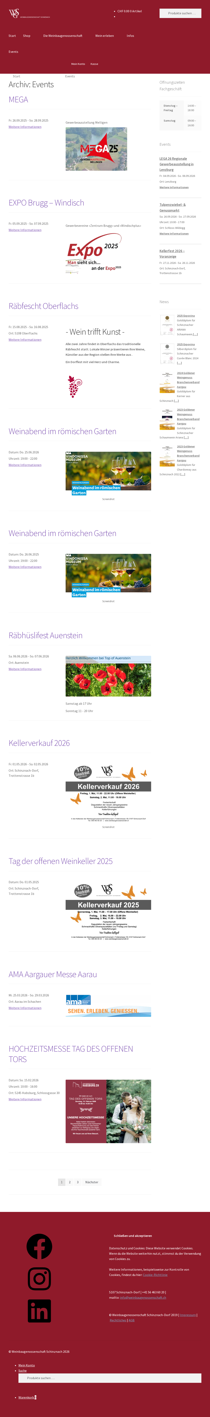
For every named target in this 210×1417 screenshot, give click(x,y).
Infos (130, 36)
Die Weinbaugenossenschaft (62, 36)
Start (12, 36)
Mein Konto (78, 64)
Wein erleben (104, 36)
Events (13, 52)
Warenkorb (27, 1397)
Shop (26, 36)
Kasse (94, 64)
